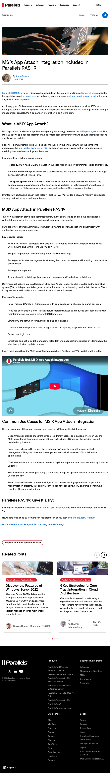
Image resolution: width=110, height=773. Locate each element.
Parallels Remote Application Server (22, 543)
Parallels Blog (7, 15)
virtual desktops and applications (86, 96)
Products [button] (94, 15)
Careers (51, 760)
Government (85, 679)
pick (34, 96)
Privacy (83, 720)
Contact (51, 736)
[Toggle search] (105, 15)
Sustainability (54, 752)
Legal (82, 732)
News (50, 748)
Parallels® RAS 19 (11, 93)
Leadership (53, 756)
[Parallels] (11, 5)
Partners (52, 728)
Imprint (83, 748)
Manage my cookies (89, 744)
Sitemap (51, 740)
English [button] (10, 768)
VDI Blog (52, 724)
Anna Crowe (22, 76)
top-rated (26, 96)
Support (51, 732)
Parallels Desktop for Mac (59, 700)
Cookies (83, 724)
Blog (50, 720)
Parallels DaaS (54, 704)
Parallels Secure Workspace (60, 674)
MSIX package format (91, 131)
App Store (52, 744)
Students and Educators (91, 671)
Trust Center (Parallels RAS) (92, 759)
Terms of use (86, 728)
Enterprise (84, 667)
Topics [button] (81, 15)
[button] (52, 638)
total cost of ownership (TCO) (33, 148)
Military (83, 675)
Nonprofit (84, 683)
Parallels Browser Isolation (59, 708)
